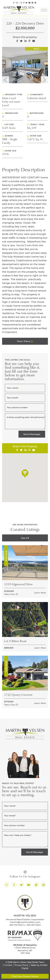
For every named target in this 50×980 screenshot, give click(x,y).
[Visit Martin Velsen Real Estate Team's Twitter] (26, 3)
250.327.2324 (34, 924)
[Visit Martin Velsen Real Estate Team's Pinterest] (35, 3)
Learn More (40, 592)
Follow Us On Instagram (25, 876)
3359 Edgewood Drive (18, 584)
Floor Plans (24, 341)
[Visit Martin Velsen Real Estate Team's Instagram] (21, 3)
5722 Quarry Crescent (18, 695)
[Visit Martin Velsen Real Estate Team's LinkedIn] (32, 3)
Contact (8, 965)
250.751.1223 (15, 924)
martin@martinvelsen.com (25, 921)
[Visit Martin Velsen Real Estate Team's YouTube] (29, 3)
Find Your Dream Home (25, 976)
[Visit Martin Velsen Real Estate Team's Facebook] (23, 3)
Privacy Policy (21, 965)
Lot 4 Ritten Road (15, 641)
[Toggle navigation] (44, 10)
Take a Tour (10, 594)
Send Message (31, 434)
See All (25, 537)
